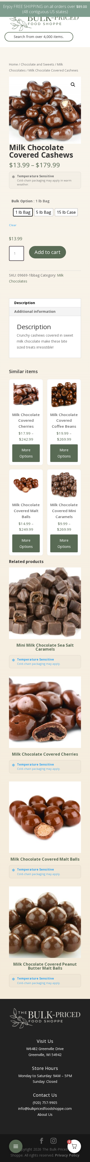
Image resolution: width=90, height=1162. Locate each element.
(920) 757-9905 (45, 1102)
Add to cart (47, 252)
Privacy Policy (67, 1155)
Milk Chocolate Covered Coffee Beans (64, 420)
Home (13, 64)
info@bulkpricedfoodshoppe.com (45, 1108)
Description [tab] (24, 302)
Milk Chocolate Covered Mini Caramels (64, 510)
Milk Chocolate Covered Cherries (26, 420)
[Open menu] (15, 1146)
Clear (12, 225)
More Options (26, 452)
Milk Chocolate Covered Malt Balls (26, 510)
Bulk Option (22, 201)
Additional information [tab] (35, 311)
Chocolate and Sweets (37, 64)
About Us (45, 1114)
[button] (73, 84)
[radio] (23, 212)
